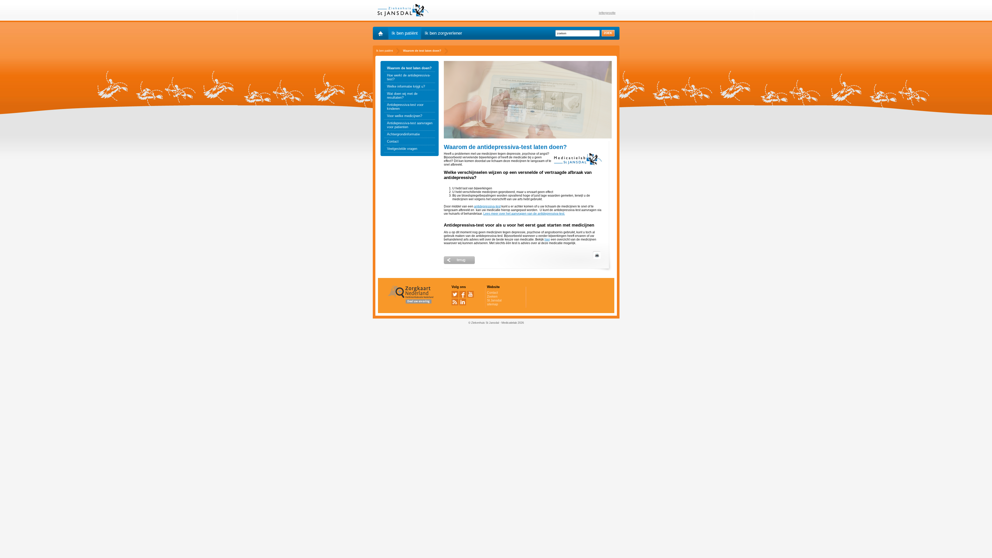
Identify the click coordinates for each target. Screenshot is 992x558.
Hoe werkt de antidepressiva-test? (408, 77)
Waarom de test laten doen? (409, 68)
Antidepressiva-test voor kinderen (405, 107)
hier (547, 239)
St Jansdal (494, 300)
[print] (597, 255)
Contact (393, 141)
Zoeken (492, 296)
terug (461, 260)
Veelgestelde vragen (402, 149)
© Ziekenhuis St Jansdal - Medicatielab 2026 (496, 322)
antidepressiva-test (487, 206)
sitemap (492, 304)
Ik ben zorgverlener (443, 33)
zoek (608, 33)
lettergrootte (607, 13)
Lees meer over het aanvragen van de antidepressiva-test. (524, 213)
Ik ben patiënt (405, 33)
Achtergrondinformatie (403, 134)
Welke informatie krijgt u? (406, 86)
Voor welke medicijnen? (404, 116)
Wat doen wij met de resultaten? (402, 95)
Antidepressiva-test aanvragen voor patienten (409, 125)
